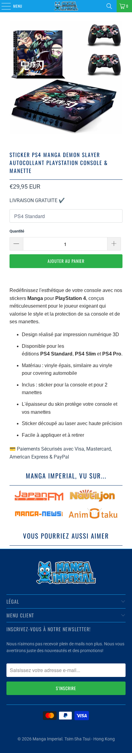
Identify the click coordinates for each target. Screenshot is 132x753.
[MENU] (3, 6)
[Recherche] (109, 6)
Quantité (17, 231)
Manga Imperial (47, 738)
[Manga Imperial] (66, 6)
